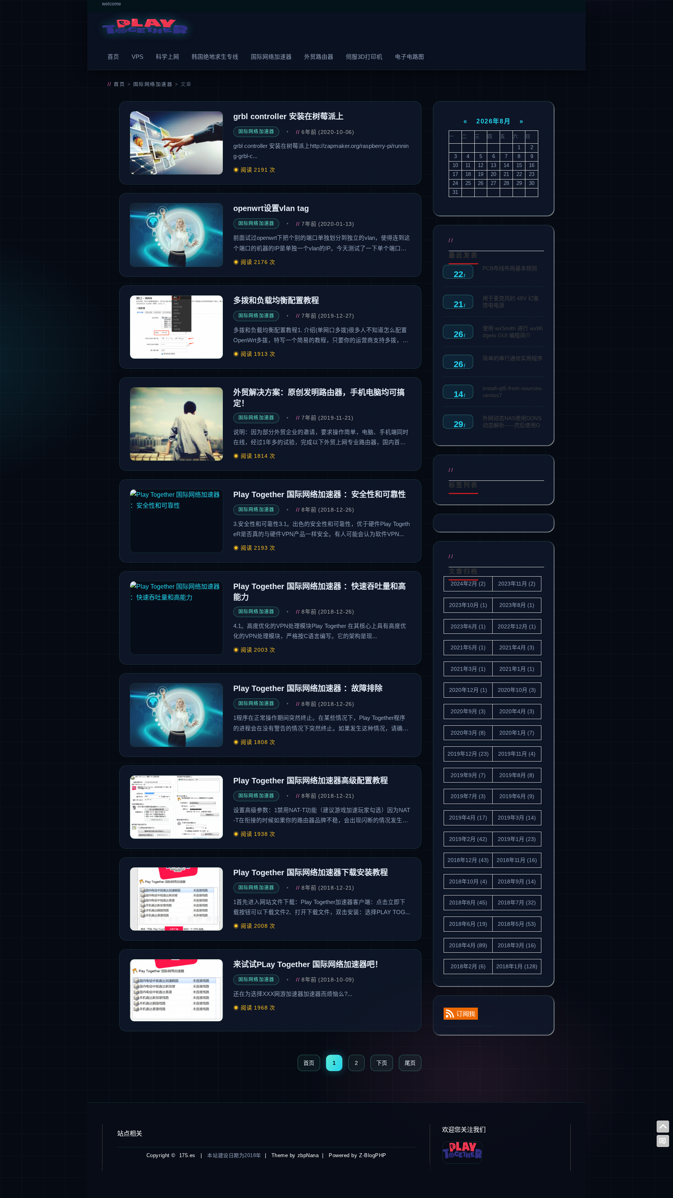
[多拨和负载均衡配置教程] (176, 327)
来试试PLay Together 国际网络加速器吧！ (307, 964)
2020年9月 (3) (468, 711)
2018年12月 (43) (468, 860)
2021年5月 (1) (468, 647)
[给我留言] (663, 1141)
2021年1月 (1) (516, 669)
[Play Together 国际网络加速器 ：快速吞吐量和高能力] (176, 617)
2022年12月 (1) (517, 626)
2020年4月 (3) (516, 711)
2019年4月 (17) (468, 817)
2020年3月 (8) (468, 733)
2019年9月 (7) (468, 775)
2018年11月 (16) (517, 860)
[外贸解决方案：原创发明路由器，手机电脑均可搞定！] (176, 424)
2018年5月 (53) (517, 924)
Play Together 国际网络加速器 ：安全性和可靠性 (319, 494)
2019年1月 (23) (517, 839)
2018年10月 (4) (468, 881)
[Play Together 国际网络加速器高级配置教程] (176, 807)
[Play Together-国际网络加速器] (145, 28)
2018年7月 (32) (517, 902)
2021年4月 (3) (516, 647)
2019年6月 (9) (516, 796)
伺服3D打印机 (364, 57)
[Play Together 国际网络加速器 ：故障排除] (176, 714)
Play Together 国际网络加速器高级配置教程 (310, 780)
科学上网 (167, 57)
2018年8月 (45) (468, 902)
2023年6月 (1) (468, 626)
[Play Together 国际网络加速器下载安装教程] (176, 899)
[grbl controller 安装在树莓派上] (176, 142)
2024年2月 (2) (468, 584)
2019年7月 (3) (468, 796)
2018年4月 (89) (468, 945)
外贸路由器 (318, 57)
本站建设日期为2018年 (234, 1155)
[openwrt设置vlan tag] (176, 234)
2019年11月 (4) (517, 754)
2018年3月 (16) (517, 945)
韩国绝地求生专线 (215, 57)
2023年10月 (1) (468, 605)
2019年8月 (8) (516, 775)
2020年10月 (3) (517, 690)
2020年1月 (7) (516, 733)
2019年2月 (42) (468, 839)
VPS (137, 57)
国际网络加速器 (271, 57)
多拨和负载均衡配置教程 (276, 300)
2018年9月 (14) (517, 881)
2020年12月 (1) (468, 690)
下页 (381, 1063)
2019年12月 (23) (468, 754)
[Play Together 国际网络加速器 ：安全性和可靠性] (176, 520)
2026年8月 (493, 121)
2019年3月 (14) (517, 817)
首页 (113, 57)
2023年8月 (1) (516, 605)
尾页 (410, 1063)
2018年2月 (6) (468, 966)
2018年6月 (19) (468, 924)
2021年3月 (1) (468, 669)
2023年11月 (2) (517, 584)
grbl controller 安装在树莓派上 (288, 116)
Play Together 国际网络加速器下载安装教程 (310, 872)
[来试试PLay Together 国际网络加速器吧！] (176, 990)
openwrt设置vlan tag (271, 208)
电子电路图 (409, 57)
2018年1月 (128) (516, 966)
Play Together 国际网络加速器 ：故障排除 (307, 688)
